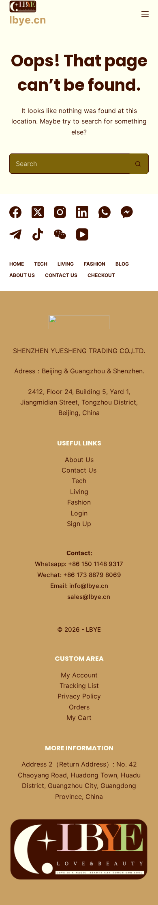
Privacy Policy (79, 696)
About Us (22, 275)
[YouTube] (82, 234)
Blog (122, 264)
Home (16, 264)
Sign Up (79, 524)
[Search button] (138, 163)
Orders (79, 707)
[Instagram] (60, 212)
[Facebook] (15, 212)
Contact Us (61, 275)
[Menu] (145, 14)
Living (66, 264)
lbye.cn (27, 20)
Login (79, 513)
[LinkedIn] (82, 212)
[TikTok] (38, 234)
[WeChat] (60, 234)
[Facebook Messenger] (127, 212)
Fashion (94, 264)
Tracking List (79, 685)
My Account (79, 675)
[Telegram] (15, 234)
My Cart (79, 717)
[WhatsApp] (104, 212)
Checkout (101, 275)
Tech (40, 264)
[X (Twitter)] (38, 212)
